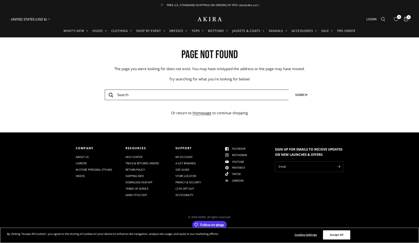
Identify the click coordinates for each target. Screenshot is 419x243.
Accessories (302, 31)
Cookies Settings (306, 235)
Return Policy (135, 170)
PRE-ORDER (346, 31)
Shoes (97, 31)
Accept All (336, 235)
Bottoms (216, 31)
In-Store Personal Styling (94, 170)
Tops (196, 31)
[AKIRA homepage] (209, 19)
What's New (74, 31)
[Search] (383, 19)
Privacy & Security (188, 182)
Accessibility (184, 195)
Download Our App (138, 182)
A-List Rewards (185, 163)
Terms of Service (137, 189)
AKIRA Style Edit (136, 195)
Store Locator (185, 176)
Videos (80, 176)
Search (301, 95)
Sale (325, 31)
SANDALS (276, 31)
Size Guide (182, 170)
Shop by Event (148, 31)
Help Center (133, 157)
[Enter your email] (339, 166)
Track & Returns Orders (142, 163)
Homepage (201, 112)
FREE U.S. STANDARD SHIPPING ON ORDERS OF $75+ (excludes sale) (213, 5)
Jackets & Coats (246, 31)
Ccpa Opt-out (184, 189)
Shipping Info (134, 176)
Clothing (119, 31)
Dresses (176, 31)
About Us (82, 157)
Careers (81, 163)
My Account (184, 157)
